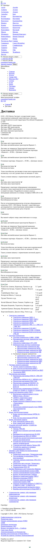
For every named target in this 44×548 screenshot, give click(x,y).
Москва (15, 32)
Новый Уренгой (18, 36)
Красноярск (5, 30)
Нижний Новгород (19, 34)
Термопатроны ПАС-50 (21, 467)
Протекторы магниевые (17, 374)
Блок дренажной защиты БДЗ (23, 421)
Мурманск (4, 34)
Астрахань (4, 12)
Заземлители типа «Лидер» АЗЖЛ (29, 356)
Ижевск (4, 23)
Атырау (15, 12)
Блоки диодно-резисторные (18, 412)
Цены (11, 84)
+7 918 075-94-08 (7, 59)
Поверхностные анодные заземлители (26, 345)
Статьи (11, 81)
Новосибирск (6, 36)
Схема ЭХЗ (13, 77)
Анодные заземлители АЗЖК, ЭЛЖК (26, 337)
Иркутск (16, 23)
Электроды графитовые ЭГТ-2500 (25, 343)
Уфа (14, 50)
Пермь (15, 39)
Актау (3, 7)
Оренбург (4, 39)
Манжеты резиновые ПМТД (23, 478)
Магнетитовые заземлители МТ (28, 346)
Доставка (12, 86)
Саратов (4, 45)
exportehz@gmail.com (8, 62)
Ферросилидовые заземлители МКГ (29, 361)
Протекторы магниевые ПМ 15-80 (25, 381)
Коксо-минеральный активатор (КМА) (26, 487)
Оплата (11, 88)
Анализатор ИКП (19, 372)
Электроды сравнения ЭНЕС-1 (24, 317)
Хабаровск (5, 52)
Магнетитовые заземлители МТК (29, 348)
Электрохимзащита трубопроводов (13, 532)
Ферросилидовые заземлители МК (29, 352)
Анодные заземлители (17, 335)
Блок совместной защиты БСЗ (23, 423)
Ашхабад (4, 14)
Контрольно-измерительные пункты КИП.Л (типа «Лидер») (25, 395)
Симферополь (17, 45)
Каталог (12, 73)
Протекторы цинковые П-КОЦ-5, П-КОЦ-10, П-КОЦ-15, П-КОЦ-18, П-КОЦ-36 (26, 385)
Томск (15, 47)
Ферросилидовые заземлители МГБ (29, 359)
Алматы (4, 10)
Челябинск (16, 52)
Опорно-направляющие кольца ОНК (26, 471)
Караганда (4, 27)
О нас (11, 82)
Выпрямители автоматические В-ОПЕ (26, 434)
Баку (14, 14)
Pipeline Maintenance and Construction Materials (25, 469)
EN (5, 3)
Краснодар (16, 27)
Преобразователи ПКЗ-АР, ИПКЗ (24, 436)
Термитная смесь (7, 519)
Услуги (11, 75)
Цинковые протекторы (9, 524)
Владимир (16, 18)
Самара (15, 41)
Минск (3, 32)
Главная (12, 71)
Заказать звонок (6, 64)
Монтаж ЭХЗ (13, 79)
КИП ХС (16, 405)
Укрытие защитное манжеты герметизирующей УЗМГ (23, 481)
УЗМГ (3, 523)
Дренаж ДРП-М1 (19, 429)
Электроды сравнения (16, 315)
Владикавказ (5, 18)
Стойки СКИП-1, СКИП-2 (22, 399)
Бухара (3, 16)
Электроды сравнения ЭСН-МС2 (24, 328)
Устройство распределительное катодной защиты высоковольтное (27, 439)
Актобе (15, 7)
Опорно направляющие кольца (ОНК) (14, 521)
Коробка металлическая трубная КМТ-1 (27, 489)
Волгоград (4, 21)
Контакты (12, 90)
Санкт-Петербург (19, 43)
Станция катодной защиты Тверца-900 (26, 445)
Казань (3, 25)
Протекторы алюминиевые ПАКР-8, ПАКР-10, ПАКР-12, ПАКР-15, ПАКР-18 (27, 389)
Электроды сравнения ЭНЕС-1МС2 (25, 319)
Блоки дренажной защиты (18, 419)
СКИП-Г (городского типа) (22, 398)
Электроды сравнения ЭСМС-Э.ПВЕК (26, 330)
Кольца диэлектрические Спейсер (25, 474)
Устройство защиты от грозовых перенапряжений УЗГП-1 (24, 448)
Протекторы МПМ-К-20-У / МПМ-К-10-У (27, 379)
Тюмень (4, 50)
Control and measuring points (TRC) (21, 392)
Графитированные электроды (11, 517)
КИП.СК (16, 410)
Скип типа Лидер (7, 530)
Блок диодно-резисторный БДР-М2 (25, 418)
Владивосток (17, 16)
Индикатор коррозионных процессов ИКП (28, 370)
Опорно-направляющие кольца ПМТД (26, 472)
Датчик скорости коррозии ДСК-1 (25, 366)
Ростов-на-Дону (6, 41)
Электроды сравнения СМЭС (23, 323)
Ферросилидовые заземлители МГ (29, 363)
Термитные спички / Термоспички (25, 465)
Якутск (3, 54)
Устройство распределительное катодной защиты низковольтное (27, 442)
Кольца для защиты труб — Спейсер (13, 528)
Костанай (16, 30)
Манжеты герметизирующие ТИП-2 (25, 476)
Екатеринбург (17, 21)
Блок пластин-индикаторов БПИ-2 (25, 368)
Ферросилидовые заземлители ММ (29, 350)
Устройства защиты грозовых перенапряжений (17, 535)
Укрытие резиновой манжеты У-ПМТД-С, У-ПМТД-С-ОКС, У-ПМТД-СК (28, 484)
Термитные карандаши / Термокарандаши (27, 454)
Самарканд (5, 43)
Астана (15, 10)
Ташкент (4, 47)
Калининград (17, 25)
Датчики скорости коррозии (19, 365)
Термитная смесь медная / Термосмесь (26, 463)
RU (2, 3)
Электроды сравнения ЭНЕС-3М (24, 321)
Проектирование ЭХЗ (8, 526)
